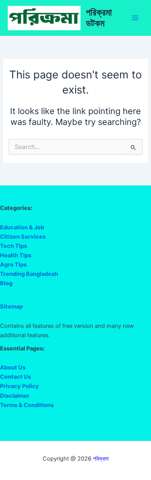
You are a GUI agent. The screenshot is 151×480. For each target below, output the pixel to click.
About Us (13, 367)
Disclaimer (14, 395)
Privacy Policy (19, 386)
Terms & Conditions (27, 405)
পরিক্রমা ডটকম (99, 18)
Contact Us (15, 376)
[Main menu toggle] (135, 18)
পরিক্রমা (101, 458)
